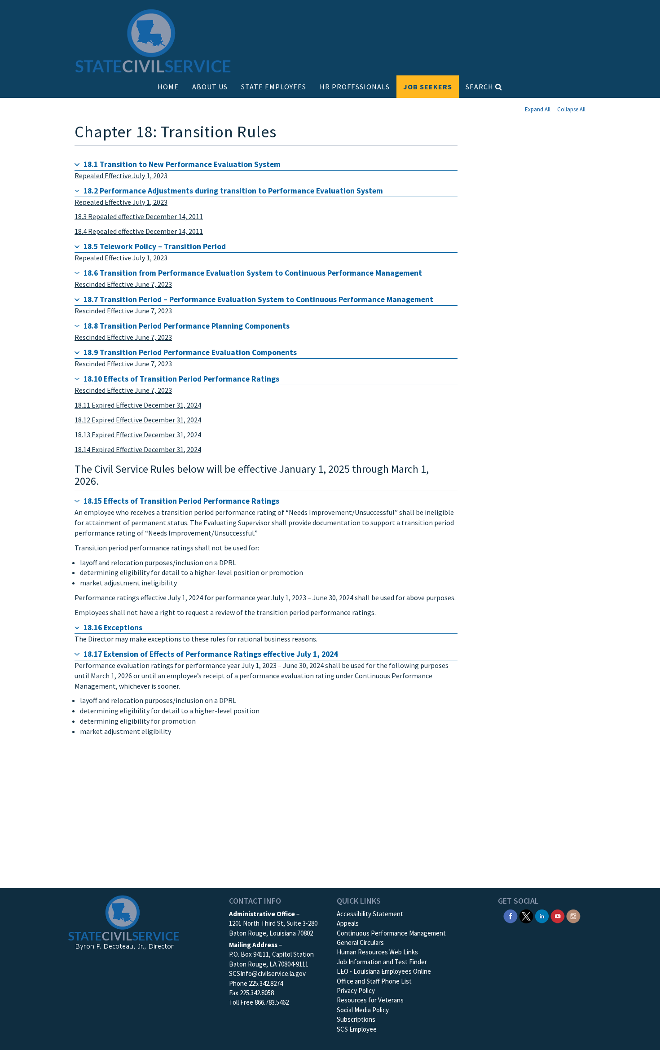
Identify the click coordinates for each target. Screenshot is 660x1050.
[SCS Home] (153, 42)
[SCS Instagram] (573, 915)
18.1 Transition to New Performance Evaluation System (182, 164)
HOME (168, 86)
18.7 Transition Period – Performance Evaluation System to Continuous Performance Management (258, 299)
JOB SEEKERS (427, 86)
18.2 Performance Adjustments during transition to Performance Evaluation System (233, 191)
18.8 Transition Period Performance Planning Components (187, 326)
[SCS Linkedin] (542, 915)
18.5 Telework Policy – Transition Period (155, 246)
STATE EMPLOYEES (273, 86)
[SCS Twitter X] (526, 915)
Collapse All (571, 109)
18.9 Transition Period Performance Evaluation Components (190, 352)
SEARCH (480, 86)
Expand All (537, 109)
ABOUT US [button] (210, 86)
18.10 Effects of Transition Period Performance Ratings (181, 379)
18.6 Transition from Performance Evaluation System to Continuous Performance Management (253, 273)
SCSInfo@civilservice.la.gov (267, 973)
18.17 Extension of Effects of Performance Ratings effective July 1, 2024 (211, 654)
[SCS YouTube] (557, 915)
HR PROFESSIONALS (355, 86)
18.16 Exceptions (113, 628)
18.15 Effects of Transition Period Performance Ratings (181, 501)
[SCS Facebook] (510, 915)
